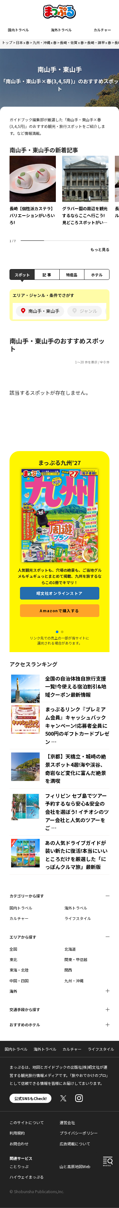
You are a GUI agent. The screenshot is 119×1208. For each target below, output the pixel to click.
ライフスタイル (77, 918)
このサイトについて (27, 1122)
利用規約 (17, 1133)
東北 (13, 959)
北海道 (70, 949)
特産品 (71, 274)
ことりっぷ (19, 1166)
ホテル (96, 274)
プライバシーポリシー (79, 1133)
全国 (13, 949)
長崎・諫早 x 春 (99, 42)
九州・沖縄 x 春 (44, 42)
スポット (22, 274)
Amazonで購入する (59, 620)
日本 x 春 (22, 42)
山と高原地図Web (75, 1166)
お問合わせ (19, 1143)
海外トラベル (61, 29)
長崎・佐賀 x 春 (72, 42)
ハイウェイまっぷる (27, 1177)
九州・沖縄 (73, 980)
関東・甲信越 (75, 959)
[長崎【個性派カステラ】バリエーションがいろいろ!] (33, 195)
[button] (57, 632)
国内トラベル (18, 29)
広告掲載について (75, 1143)
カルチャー (102, 29)
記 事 (47, 274)
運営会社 (67, 1122)
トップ (7, 42)
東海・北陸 (19, 969)
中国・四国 (19, 980)
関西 (68, 969)
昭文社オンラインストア (59, 603)
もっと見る (99, 249)
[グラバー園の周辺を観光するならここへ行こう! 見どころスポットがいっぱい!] (85, 195)
